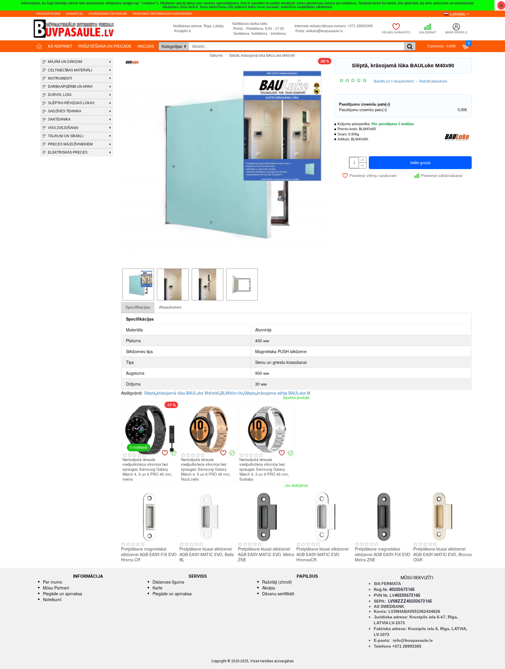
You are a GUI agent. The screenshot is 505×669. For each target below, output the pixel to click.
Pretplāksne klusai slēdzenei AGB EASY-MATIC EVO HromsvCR (322, 554)
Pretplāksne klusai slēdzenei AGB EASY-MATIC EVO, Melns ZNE (266, 554)
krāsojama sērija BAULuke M (283, 393)
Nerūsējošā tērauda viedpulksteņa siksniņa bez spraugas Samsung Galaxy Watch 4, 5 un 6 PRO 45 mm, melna (147, 469)
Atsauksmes (170, 307)
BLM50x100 (232, 393)
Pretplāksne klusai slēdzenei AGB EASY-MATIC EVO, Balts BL (206, 554)
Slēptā (150, 393)
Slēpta (250, 393)
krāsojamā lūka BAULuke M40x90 (188, 393)
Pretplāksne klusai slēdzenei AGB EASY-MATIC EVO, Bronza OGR (442, 554)
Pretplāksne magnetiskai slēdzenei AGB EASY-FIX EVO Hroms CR (149, 554)
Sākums (216, 55)
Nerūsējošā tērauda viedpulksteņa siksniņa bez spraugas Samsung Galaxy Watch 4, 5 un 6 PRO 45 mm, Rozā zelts (206, 469)
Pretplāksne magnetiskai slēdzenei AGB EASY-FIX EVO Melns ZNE (382, 554)
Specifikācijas (137, 307)
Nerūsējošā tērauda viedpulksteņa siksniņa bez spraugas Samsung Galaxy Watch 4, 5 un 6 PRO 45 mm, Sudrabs (264, 469)
